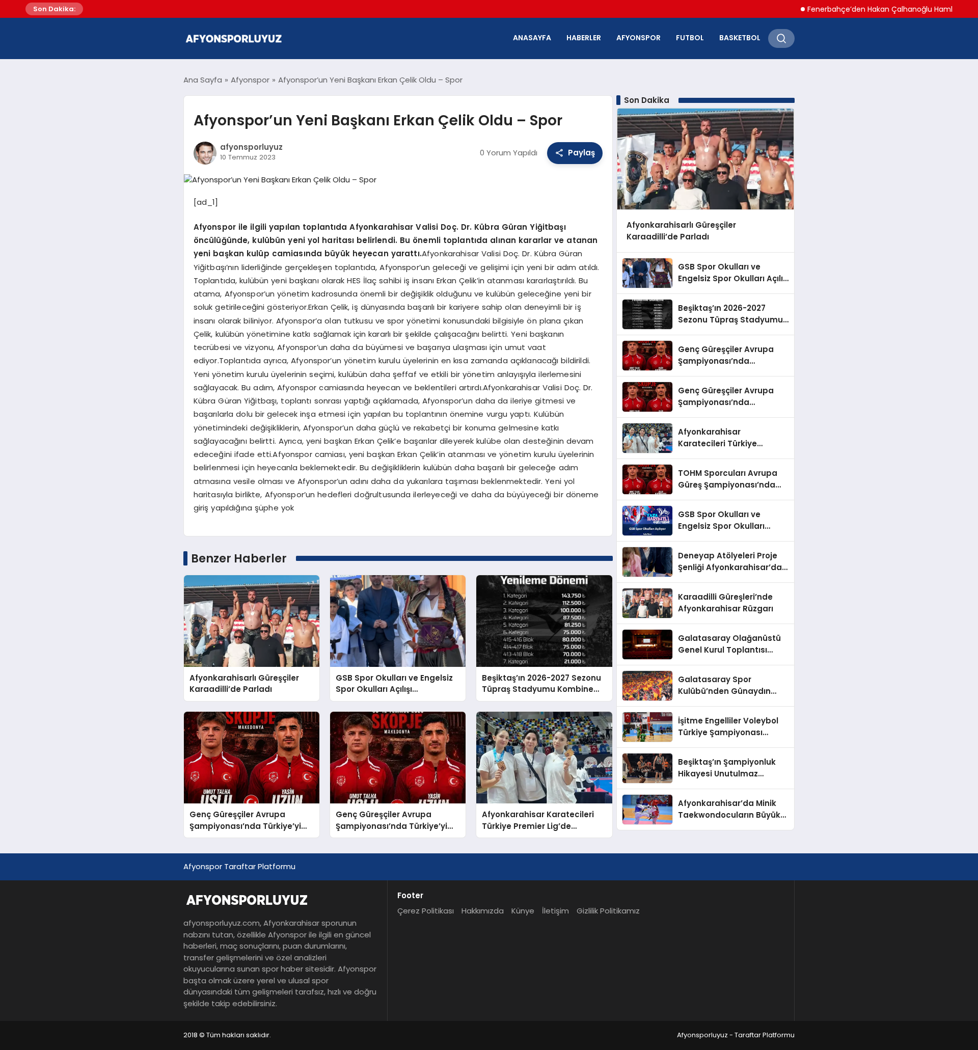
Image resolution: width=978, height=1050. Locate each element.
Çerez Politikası (425, 910)
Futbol (690, 38)
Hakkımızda (482, 910)
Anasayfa (532, 38)
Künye (522, 910)
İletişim (555, 910)
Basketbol (739, 38)
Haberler (583, 38)
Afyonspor (638, 38)
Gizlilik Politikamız (608, 910)
